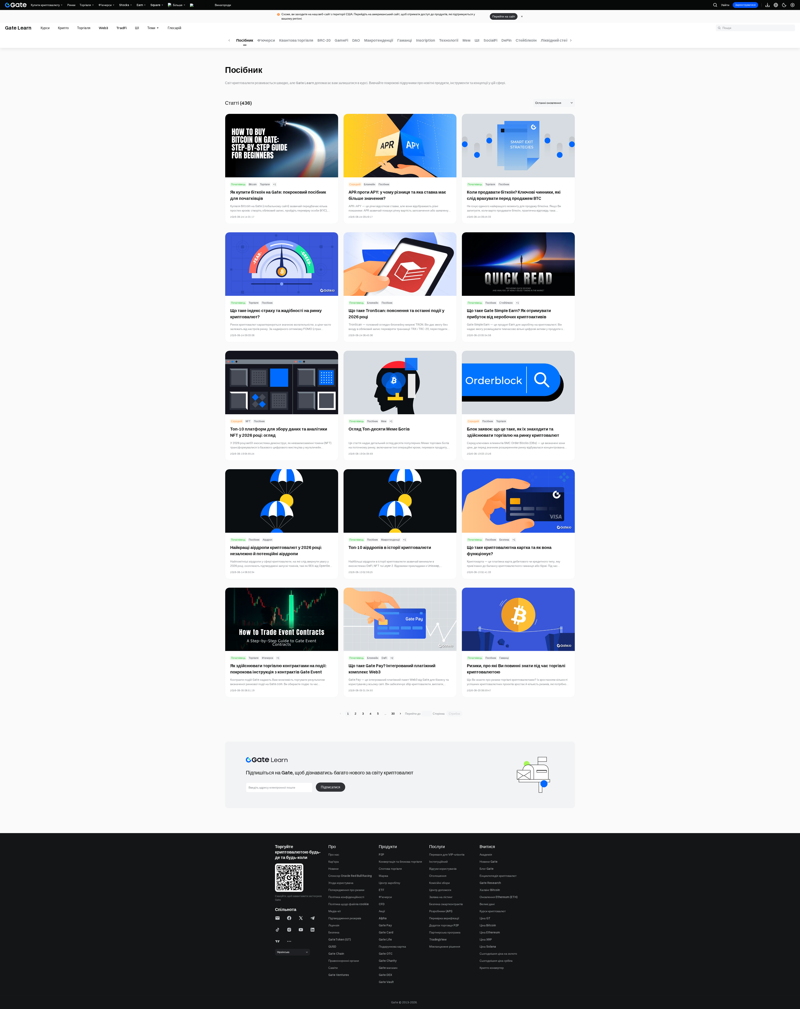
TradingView (438, 939)
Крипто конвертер (492, 968)
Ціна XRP (486, 939)
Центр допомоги (440, 890)
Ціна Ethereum (490, 932)
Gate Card (386, 932)
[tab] (45, 27)
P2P (381, 854)
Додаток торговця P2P (444, 925)
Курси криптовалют (493, 911)
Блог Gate (487, 869)
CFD (382, 904)
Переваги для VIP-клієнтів (446, 854)
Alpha (383, 918)
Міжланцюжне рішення (444, 946)
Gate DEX (385, 975)
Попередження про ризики (346, 890)
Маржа (383, 876)
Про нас (333, 854)
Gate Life (385, 939)
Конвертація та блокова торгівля (400, 861)
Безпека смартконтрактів (446, 904)
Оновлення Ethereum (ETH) (499, 897)
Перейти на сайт (503, 16)
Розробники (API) (440, 911)
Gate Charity (388, 961)
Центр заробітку (389, 883)
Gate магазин (388, 968)
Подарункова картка (392, 946)
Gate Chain (336, 954)
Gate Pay (385, 925)
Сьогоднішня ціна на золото (498, 954)
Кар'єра (333, 861)
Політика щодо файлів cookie (348, 904)
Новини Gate (489, 861)
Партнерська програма (444, 932)
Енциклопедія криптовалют (498, 876)
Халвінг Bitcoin (490, 890)
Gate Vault (386, 982)
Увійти (725, 5)
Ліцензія (333, 925)
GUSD (332, 946)
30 (393, 713)
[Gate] (16, 4)
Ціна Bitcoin (488, 925)
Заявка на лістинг (440, 897)
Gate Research (490, 883)
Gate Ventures (338, 975)
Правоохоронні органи (343, 961)
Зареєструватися (745, 4)
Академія (486, 854)
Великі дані (487, 904)
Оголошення (437, 876)
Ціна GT (485, 918)
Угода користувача (340, 883)
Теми (151, 28)
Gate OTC (385, 954)
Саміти (333, 968)
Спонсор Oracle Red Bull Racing (350, 876)
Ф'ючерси (385, 897)
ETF (381, 890)
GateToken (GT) (339, 939)
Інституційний (438, 861)
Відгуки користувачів (442, 869)
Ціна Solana (488, 946)
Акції (382, 911)
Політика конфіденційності (346, 897)
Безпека (333, 932)
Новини (333, 869)
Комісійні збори (439, 883)
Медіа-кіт (334, 911)
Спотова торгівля (390, 869)
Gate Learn (18, 28)
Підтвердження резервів (344, 918)
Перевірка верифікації (444, 918)
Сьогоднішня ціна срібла (496, 961)
